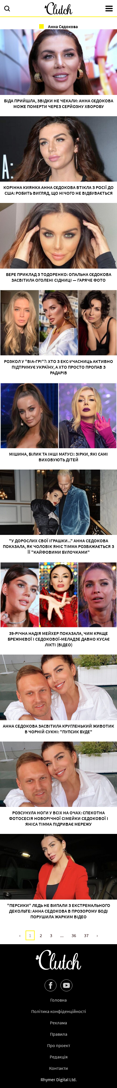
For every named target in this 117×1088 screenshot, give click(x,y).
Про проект (58, 1045)
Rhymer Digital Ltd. (59, 1079)
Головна (58, 1000)
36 (74, 935)
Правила (58, 1034)
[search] (7, 9)
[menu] (109, 9)
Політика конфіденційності (58, 1011)
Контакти (58, 1068)
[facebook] (51, 985)
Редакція (59, 1057)
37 (86, 935)
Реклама (58, 1022)
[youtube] (66, 985)
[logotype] (58, 8)
